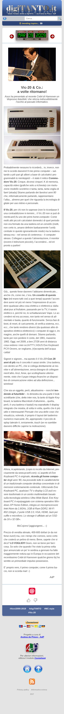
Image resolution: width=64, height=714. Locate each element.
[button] (29, 600)
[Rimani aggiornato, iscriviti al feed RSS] (32, 683)
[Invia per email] (32, 591)
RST (32, 694)
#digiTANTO (35, 608)
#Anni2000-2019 (18, 608)
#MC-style (49, 608)
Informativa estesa (39, 690)
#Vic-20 (32, 612)
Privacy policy (23, 690)
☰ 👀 (30, 23)
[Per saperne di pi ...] (32, 647)
